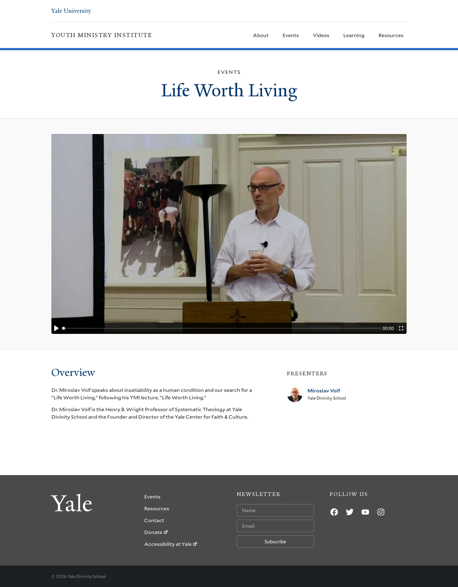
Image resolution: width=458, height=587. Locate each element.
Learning (354, 35)
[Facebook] (334, 512)
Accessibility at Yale (168, 544)
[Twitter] (350, 512)
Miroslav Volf (324, 390)
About (261, 35)
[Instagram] (381, 512)
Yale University (71, 11)
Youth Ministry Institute (101, 35)
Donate (153, 532)
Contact (154, 520)
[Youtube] (365, 512)
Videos (321, 35)
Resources (391, 35)
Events (291, 35)
